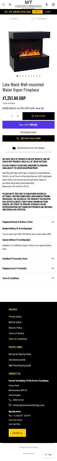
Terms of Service (16, 333)
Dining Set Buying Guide (20, 354)
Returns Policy (15, 327)
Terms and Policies (28, 453)
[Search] (10, 4)
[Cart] (53, 4)
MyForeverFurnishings (31, 447)
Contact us (17, 432)
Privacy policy (15, 316)
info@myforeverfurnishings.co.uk (28, 405)
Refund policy (15, 322)
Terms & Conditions (18, 338)
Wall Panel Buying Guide (20, 365)
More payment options (28, 132)
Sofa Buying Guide (17, 359)
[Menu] (3, 4)
